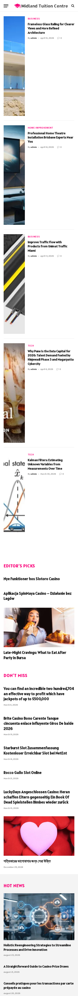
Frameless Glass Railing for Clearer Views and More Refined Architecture (51, 28)
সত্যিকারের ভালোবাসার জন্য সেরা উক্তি (27, 861)
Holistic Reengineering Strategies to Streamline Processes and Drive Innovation (37, 947)
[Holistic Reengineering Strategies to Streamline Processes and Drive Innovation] (39, 916)
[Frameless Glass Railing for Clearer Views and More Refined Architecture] (14, 66)
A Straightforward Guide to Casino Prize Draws (36, 966)
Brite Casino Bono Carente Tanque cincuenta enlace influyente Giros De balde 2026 (38, 723)
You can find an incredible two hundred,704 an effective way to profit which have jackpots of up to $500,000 (39, 693)
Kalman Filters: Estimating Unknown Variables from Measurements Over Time (45, 464)
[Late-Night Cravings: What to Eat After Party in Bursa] (39, 627)
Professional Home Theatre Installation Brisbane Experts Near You (50, 137)
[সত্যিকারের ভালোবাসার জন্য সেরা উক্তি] (39, 836)
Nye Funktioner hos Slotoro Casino (32, 578)
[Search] (72, 6)
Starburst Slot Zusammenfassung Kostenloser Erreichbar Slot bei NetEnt (35, 750)
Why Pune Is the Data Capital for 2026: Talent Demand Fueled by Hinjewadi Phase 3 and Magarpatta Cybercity (51, 357)
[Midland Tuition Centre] (41, 6)
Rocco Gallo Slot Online (23, 772)
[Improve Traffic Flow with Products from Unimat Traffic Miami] (14, 284)
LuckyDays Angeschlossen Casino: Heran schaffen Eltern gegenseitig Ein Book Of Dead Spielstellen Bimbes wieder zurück (37, 797)
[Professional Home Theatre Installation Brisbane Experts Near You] (14, 175)
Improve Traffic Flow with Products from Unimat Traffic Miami (47, 246)
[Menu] (6, 6)
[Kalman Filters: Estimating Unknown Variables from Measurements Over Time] (14, 502)
